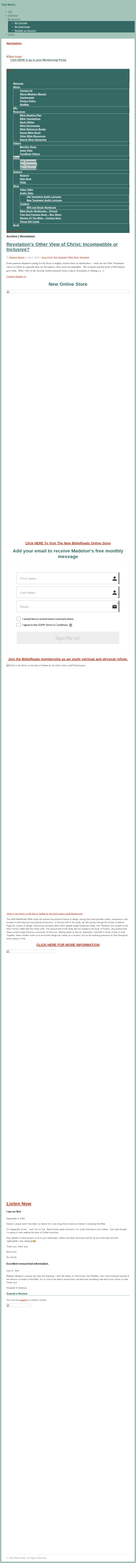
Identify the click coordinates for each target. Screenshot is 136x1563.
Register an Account (25, 30)
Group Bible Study (30, 132)
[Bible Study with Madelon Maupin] (14, 56)
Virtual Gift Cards (29, 221)
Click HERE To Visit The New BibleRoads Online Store (68, 543)
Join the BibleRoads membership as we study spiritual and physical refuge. (68, 659)
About (16, 87)
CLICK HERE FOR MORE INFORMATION (68, 945)
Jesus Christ (47, 257)
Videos (17, 143)
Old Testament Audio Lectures (44, 196)
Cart (10, 11)
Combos (24, 203)
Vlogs (16, 157)
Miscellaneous (28, 168)
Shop (16, 186)
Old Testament (28, 161)
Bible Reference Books (33, 129)
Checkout (13, 15)
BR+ (15, 108)
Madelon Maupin (17, 257)
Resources (19, 111)
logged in (23, 1299)
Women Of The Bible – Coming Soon (40, 218)
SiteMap (24, 104)
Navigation (14, 43)
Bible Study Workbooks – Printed (38, 211)
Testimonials (27, 97)
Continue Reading (14, 276)
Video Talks (26, 189)
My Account (14, 19)
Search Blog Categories (33, 139)
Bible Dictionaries (30, 125)
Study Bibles (27, 122)
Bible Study (73, 257)
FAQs (23, 182)
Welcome (18, 83)
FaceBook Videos (30, 153)
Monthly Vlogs (28, 147)
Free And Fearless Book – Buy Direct (41, 214)
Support (17, 171)
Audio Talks (26, 193)
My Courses (21, 23)
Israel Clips (26, 150)
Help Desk (25, 178)
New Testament (28, 164)
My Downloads (22, 26)
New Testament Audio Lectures (44, 200)
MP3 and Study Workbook (41, 207)
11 (25, 276)
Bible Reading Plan (30, 115)
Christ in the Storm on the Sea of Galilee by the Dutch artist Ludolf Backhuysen (44, 913)
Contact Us (26, 90)
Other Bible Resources (32, 136)
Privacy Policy (28, 101)
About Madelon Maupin (33, 94)
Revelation (84, 257)
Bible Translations (30, 118)
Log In (11, 34)
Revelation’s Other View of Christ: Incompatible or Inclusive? (62, 247)
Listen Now (18, 1203)
